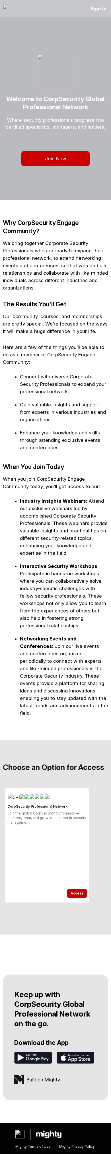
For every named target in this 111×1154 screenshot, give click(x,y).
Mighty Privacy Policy (77, 1146)
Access (77, 893)
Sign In (99, 8)
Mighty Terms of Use (33, 1146)
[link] (47, 845)
